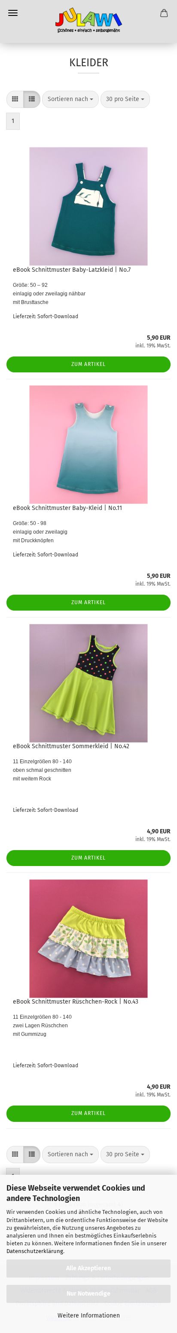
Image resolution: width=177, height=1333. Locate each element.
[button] (15, 99)
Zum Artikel (88, 364)
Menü (13, 13)
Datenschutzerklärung (34, 1251)
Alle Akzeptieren (88, 1268)
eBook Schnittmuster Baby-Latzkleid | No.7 (72, 269)
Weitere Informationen (89, 1315)
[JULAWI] (88, 21)
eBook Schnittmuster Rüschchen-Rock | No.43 (75, 1001)
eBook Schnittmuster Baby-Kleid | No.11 (67, 508)
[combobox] (70, 99)
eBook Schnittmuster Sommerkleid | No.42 (71, 746)
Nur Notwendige (88, 1293)
